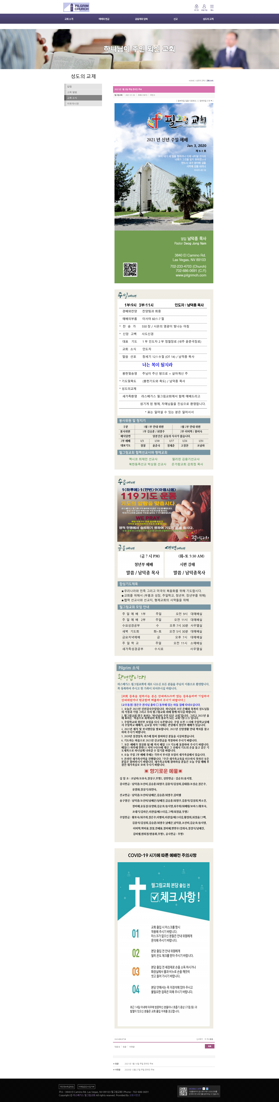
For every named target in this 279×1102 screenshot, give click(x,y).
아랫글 (132, 1047)
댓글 (117, 1047)
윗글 (124, 1047)
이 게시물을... (210, 1039)
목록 (209, 1046)
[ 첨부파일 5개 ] (205, 101)
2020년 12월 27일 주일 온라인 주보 (139, 1070)
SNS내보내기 (120, 1039)
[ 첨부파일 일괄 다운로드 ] (187, 101)
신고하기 (199, 1039)
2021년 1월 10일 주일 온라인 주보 (139, 1064)
